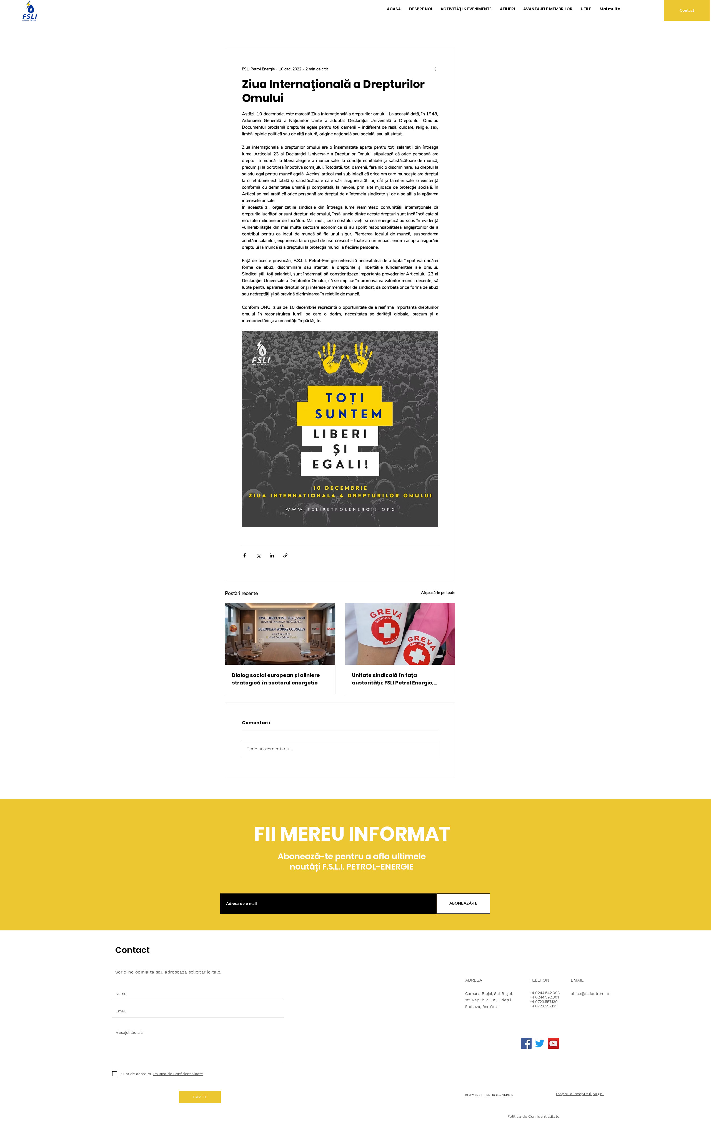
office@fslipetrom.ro (590, 993)
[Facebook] (526, 1043)
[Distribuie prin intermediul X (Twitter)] (258, 555)
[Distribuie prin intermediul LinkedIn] (271, 555)
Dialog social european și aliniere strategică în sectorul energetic (276, 679)
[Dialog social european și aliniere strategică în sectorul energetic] (280, 634)
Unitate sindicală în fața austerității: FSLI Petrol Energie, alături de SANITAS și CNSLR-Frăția (397, 679)
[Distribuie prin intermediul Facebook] (244, 555)
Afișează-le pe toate (438, 592)
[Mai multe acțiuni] (435, 69)
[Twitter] (539, 1043)
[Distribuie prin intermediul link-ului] (285, 555)
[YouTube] (553, 1043)
